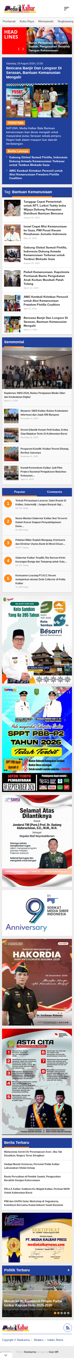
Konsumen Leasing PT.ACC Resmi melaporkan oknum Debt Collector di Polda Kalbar (40, 579)
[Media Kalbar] (20, 8)
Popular (19, 491)
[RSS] (67, 1328)
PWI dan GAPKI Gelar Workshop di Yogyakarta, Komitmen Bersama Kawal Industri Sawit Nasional (33, 1203)
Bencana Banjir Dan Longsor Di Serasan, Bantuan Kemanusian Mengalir (34, 72)
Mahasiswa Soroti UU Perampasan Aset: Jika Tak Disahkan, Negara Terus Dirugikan (33, 1153)
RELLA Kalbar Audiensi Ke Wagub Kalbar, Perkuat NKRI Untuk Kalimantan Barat (37, 1191)
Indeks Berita (55, 1339)
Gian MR (54, 1352)
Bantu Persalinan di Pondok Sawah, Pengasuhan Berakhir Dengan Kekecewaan (49, 46)
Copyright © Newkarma (16, 1339)
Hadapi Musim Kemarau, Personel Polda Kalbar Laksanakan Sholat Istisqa (32, 1166)
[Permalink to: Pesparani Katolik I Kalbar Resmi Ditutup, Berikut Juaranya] (11, 453)
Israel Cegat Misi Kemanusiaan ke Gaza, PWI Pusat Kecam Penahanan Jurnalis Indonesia (45, 230)
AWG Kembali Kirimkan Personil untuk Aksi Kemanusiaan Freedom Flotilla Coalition (36, 174)
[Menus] (66, 8)
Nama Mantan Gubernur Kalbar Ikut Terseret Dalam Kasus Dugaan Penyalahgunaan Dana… (41, 522)
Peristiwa (15, 122)
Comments (54, 491)
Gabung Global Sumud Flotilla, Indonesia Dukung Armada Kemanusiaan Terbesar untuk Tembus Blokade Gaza (38, 161)
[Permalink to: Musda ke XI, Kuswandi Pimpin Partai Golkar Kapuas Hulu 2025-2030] (37, 1296)
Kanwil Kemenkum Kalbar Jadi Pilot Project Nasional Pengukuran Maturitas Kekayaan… (43, 471)
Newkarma (30, 1352)
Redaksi (39, 1339)
